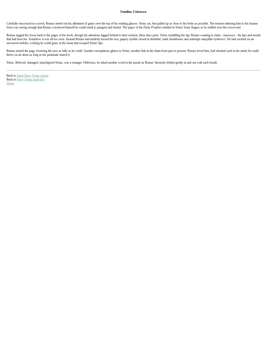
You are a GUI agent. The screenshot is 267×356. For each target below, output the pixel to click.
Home (10, 83)
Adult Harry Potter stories (32, 75)
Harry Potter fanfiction (31, 79)
